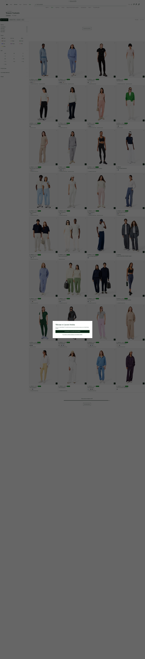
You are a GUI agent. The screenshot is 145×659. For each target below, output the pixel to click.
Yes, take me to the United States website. (72, 331)
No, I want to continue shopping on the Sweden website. (72, 334)
